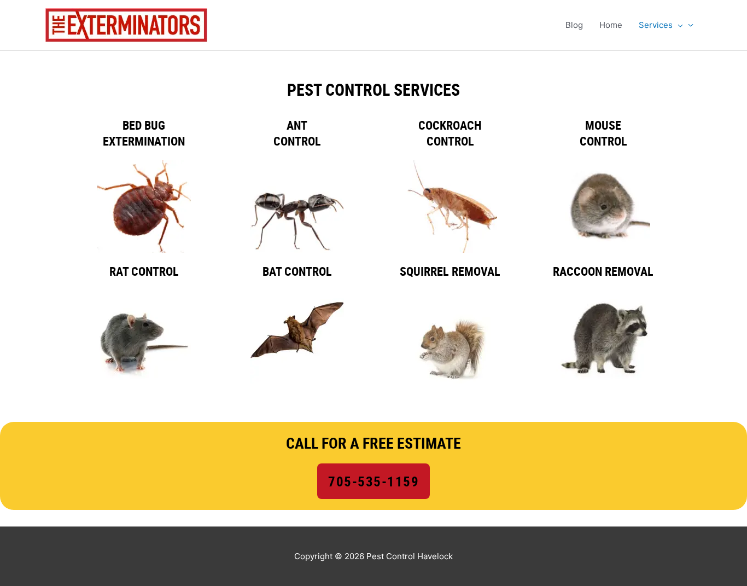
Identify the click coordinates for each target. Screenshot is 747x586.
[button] (678, 25)
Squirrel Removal (450, 271)
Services (656, 25)
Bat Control (297, 271)
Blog (574, 25)
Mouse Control (603, 133)
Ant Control (297, 133)
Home (610, 25)
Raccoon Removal (603, 271)
